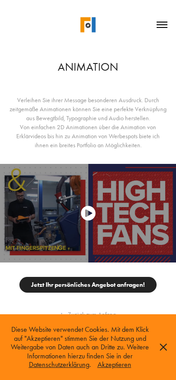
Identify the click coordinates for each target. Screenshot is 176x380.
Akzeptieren (114, 364)
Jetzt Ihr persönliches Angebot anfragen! (88, 285)
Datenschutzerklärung (59, 364)
